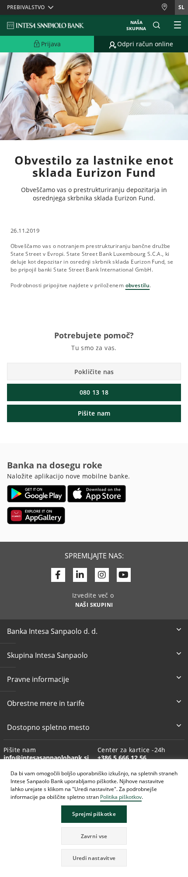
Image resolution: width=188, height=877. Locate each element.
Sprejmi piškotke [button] (94, 814)
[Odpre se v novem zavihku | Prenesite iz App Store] (96, 493)
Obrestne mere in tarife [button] (45, 703)
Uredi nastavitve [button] (94, 858)
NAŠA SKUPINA (136, 25)
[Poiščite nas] (168, 7)
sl (181, 7)
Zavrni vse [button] (94, 836)
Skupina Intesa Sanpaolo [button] (47, 655)
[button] (181, 767)
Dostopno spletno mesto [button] (48, 727)
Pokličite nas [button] (94, 372)
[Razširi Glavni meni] (177, 25)
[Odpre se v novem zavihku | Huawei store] (36, 515)
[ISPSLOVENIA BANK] (46, 25)
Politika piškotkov (121, 797)
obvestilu (137, 285)
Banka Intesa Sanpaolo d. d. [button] (52, 631)
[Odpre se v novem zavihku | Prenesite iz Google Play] (36, 493)
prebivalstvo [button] (26, 7)
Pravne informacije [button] (38, 679)
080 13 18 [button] (94, 392)
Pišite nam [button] (94, 413)
